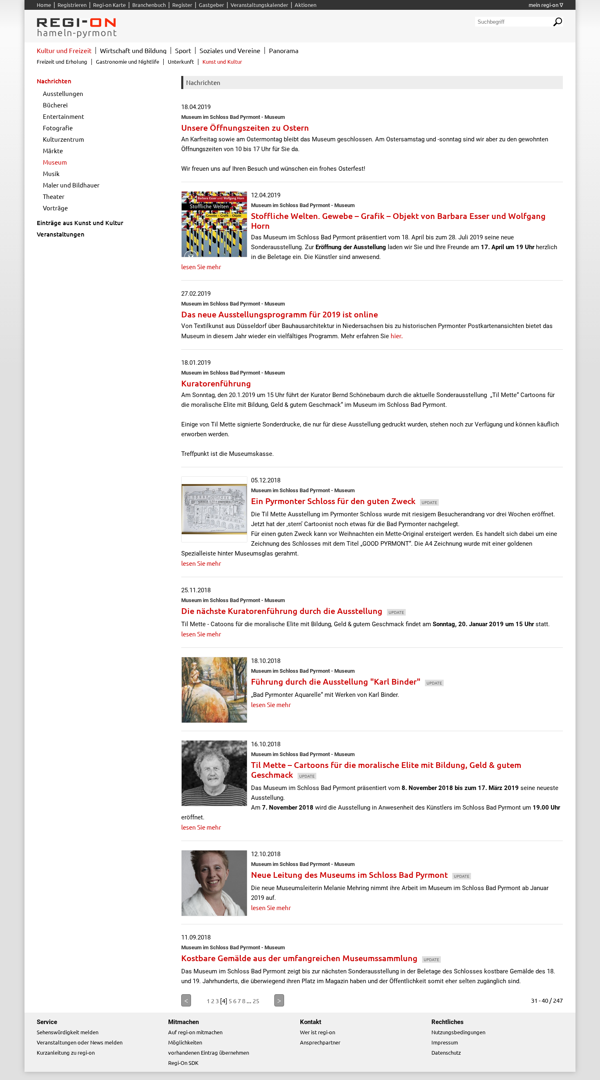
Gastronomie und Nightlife (127, 61)
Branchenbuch (149, 4)
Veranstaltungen (60, 234)
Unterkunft (181, 61)
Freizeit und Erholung (62, 61)
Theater (53, 196)
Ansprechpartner (320, 1042)
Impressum (444, 1042)
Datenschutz (446, 1052)
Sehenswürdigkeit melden (67, 1032)
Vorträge (55, 208)
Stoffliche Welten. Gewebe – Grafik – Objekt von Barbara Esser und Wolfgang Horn (398, 220)
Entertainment (63, 116)
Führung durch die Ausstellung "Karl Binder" (346, 681)
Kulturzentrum (63, 139)
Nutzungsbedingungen (458, 1032)
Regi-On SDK (183, 1062)
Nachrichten (54, 81)
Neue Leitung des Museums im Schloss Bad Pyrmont (360, 874)
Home (44, 4)
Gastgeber (211, 4)
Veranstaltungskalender (259, 4)
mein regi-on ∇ (546, 4)
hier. (397, 335)
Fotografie (58, 128)
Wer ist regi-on (317, 1032)
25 (256, 1000)
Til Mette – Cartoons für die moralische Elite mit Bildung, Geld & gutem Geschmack (386, 769)
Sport (183, 50)
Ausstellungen (63, 93)
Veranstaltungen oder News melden (79, 1042)
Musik (51, 173)
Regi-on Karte (109, 4)
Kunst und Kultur (222, 61)
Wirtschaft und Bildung (133, 50)
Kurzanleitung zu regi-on (66, 1052)
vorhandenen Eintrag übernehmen (208, 1052)
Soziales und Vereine (230, 50)
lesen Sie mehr (201, 266)
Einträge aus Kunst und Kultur (80, 223)
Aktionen (305, 4)
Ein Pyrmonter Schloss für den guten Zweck (344, 500)
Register (182, 4)
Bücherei (55, 105)
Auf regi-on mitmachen (195, 1032)
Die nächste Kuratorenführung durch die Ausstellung (292, 610)
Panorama (283, 50)
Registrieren (72, 4)
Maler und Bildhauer (71, 185)
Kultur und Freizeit (64, 50)
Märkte (53, 150)
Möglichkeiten (185, 1042)
